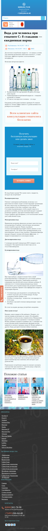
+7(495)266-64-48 (24, 13)
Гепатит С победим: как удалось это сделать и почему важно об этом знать (37, 399)
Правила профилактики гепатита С (23, 397)
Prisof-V (4, 418)
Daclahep (4, 440)
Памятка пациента (7, 494)
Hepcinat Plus (6, 431)
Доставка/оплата (7, 497)
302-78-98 (13, 507)
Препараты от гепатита (9, 473)
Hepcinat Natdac (7, 436)
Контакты (5, 499)
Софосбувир (6, 462)
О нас (3, 485)
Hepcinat (4, 425)
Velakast (4, 420)
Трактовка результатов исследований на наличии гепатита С (10, 398)
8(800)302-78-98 (24, 7)
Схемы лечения (6, 492)
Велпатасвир (6, 459)
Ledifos (4, 443)
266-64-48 (14, 513)
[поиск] (43, 18)
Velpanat (4, 434)
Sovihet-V (5, 416)
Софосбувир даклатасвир (10, 464)
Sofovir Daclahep (7, 447)
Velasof (4, 445)
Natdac (4, 427)
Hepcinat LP (5, 429)
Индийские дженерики (9, 471)
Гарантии (5, 488)
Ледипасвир (5, 457)
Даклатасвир (6, 455)
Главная (4, 483)
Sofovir (4, 438)
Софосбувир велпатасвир (10, 469)
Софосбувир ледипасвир (9, 466)
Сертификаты (6, 490)
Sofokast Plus (6, 422)
